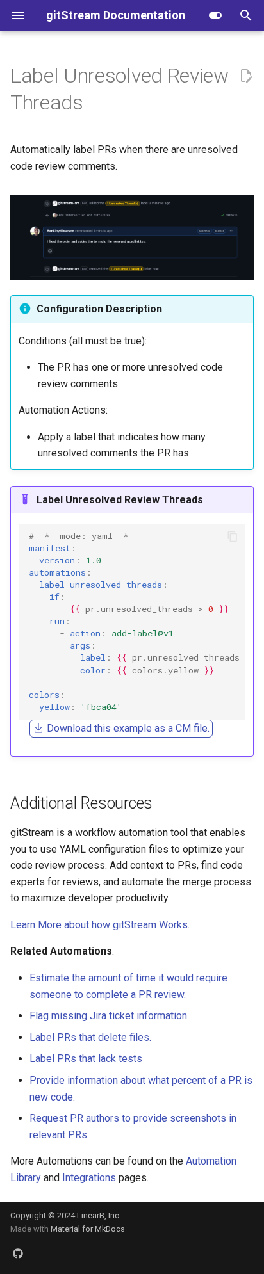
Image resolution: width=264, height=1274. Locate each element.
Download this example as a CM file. (127, 728)
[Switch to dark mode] (215, 15)
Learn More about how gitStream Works (99, 925)
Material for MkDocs (88, 1229)
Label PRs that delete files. (90, 1037)
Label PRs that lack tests (85, 1058)
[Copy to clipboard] (232, 536)
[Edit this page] (246, 76)
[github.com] (18, 1253)
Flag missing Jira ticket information (108, 1016)
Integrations (89, 1178)
